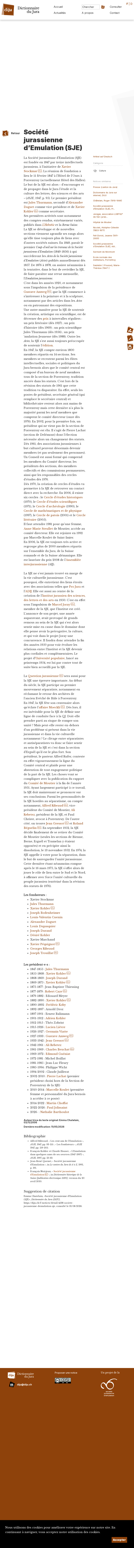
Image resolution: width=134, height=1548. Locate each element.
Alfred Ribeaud (52, 805)
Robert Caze (53, 991)
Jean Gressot (55, 823)
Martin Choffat (57, 1103)
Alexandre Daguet (43, 921)
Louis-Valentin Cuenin (46, 917)
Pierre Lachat (56, 1076)
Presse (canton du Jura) (105, 187)
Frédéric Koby (56, 1004)
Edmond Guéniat (58, 1053)
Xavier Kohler (40, 908)
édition (47, 345)
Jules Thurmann (40, 202)
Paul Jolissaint (57, 1107)
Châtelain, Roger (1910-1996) (107, 200)
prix (46, 318)
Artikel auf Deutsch (102, 156)
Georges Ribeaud (42, 948)
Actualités (60, 12)
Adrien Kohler (55, 1018)
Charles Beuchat (57, 1049)
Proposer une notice (66, 1372)
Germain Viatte (57, 1031)
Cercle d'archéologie (50, 506)
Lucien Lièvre (55, 1027)
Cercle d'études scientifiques (57, 501)
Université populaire (50, 658)
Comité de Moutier (41, 783)
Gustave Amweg (35, 291)
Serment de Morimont (104, 252)
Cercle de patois (47, 515)
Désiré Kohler (40, 935)
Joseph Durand (41, 930)
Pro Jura (75, 586)
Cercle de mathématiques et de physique (53, 510)
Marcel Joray (61, 604)
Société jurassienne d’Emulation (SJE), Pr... (104, 207)
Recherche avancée (99, 14)
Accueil (58, 6)
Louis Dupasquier (43, 926)
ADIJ (28, 591)
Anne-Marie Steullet (38, 528)
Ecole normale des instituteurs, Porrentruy (104, 258)
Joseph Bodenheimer (45, 912)
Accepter (119, 1539)
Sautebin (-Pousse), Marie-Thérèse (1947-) (106, 266)
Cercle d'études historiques (63, 497)
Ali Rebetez (53, 1045)
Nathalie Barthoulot (54, 1112)
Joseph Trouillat (41, 953)
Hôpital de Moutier (102, 222)
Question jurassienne (43, 676)
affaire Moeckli (49, 707)
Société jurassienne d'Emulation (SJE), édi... (104, 245)
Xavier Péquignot (42, 944)
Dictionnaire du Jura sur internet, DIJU (105, 194)
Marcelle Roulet (57, 1089)
